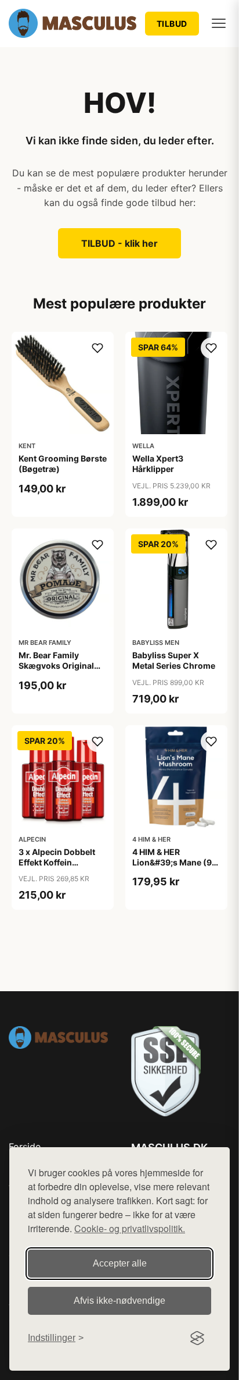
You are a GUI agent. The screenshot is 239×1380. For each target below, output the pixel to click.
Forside (25, 1146)
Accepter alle (120, 1263)
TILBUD (172, 24)
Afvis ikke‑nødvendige (119, 1300)
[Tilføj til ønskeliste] (97, 348)
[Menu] (218, 23)
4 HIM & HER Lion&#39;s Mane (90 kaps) (175, 862)
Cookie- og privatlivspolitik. (129, 1228)
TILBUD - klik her (119, 243)
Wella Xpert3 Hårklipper (157, 463)
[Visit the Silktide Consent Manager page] (197, 1338)
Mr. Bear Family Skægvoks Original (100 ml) (56, 665)
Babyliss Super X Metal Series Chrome (173, 660)
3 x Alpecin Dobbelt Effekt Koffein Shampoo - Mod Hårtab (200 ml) (57, 868)
